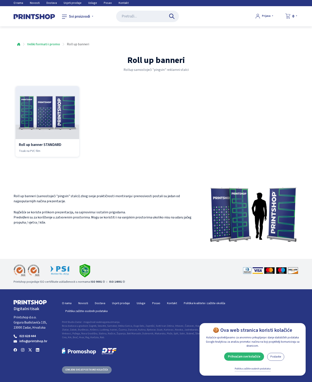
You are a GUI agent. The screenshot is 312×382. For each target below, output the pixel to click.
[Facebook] (15, 349)
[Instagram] (22, 349)
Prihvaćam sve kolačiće (244, 356)
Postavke (275, 357)
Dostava (51, 3)
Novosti (35, 3)
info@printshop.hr (33, 341)
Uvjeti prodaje (73, 3)
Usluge (92, 3)
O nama (18, 3)
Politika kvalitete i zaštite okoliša (204, 303)
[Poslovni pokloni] (79, 351)
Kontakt (124, 3)
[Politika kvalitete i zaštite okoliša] (85, 270)
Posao (108, 3)
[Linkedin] (37, 349)
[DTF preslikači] (109, 351)
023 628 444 (27, 336)
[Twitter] (30, 349)
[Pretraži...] (172, 16)
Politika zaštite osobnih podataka (86, 311)
